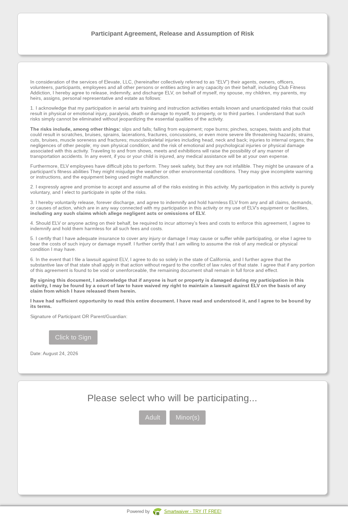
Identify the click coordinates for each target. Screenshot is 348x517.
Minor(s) (187, 417)
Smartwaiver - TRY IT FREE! (193, 511)
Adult (152, 417)
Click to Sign (73, 337)
